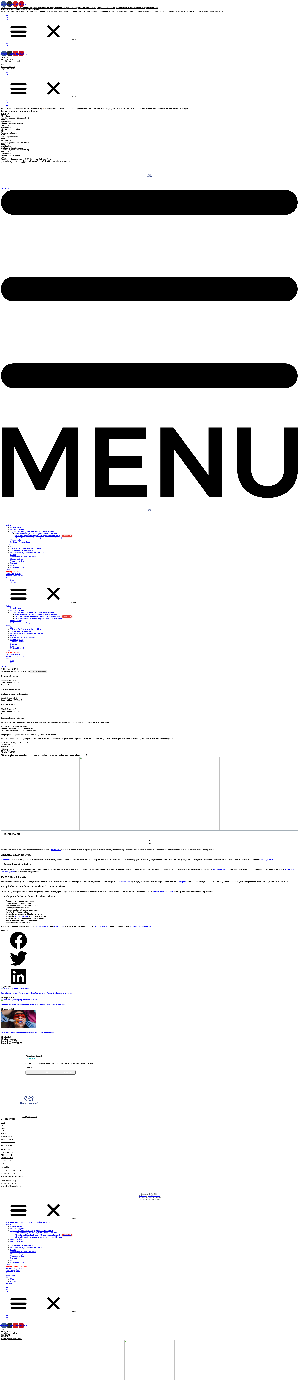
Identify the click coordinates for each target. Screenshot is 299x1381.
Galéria (13, 555)
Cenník (8, 569)
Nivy (12, 580)
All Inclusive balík (7, 1155)
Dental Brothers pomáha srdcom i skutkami (27, 553)
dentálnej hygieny (41, 926)
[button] (149, 31)
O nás (8, 544)
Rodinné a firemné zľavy (20, 542)
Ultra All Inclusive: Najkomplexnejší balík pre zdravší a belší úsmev (27, 1032)
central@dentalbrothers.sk (10, 61)
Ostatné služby (16, 540)
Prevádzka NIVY (9, 1041)
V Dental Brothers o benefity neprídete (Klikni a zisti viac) (28, 1222)
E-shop (3, 1131)
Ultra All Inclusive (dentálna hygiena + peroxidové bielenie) (38, 538)
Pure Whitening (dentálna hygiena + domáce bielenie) (36, 534)
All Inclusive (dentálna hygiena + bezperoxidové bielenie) (37, 536)
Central (13, 582)
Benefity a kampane (13, 572)
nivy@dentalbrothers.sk (9, 69)
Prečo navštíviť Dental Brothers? (23, 557)
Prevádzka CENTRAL (12, 1043)
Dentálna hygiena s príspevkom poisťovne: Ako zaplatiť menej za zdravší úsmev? (33, 1004)
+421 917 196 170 (8, 67)
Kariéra (13, 546)
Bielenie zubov (16, 527)
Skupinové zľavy (17, 1241)
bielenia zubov (58, 926)
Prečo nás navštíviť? (8, 1142)
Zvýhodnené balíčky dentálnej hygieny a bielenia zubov (32, 532)
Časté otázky (11, 1275)
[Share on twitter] (149, 959)
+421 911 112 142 (7, 59)
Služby (8, 525)
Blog (12, 565)
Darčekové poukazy (13, 574)
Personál (13, 563)
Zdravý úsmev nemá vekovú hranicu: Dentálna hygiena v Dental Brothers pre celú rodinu (36, 993)
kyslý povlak (183, 882)
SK (7, 15)
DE (7, 19)
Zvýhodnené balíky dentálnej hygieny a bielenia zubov (31, 1231)
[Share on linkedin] (149, 977)
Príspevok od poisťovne (15, 576)
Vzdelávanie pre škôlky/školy (21, 550)
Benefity (4, 1134)
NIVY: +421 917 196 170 (8, 749)
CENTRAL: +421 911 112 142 (7, 745)
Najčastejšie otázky (17, 567)
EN (7, 17)
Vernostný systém (17, 561)
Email (28, 1068)
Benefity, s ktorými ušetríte (16, 1266)
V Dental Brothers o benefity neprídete (25, 548)
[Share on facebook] (149, 941)
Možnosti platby (16, 559)
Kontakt (9, 578)
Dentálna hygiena (17, 529)
